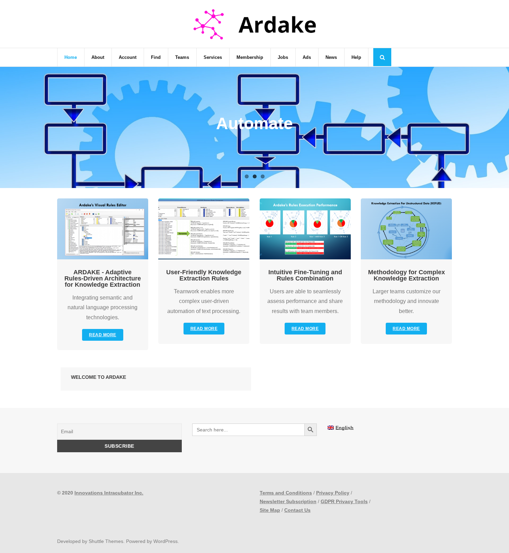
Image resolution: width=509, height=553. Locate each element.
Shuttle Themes (106, 541)
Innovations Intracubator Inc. (108, 493)
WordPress (165, 541)
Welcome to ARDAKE (98, 377)
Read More (102, 334)
